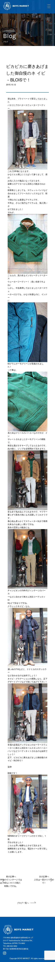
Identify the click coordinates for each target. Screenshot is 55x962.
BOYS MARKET (23, 958)
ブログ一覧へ (23, 902)
